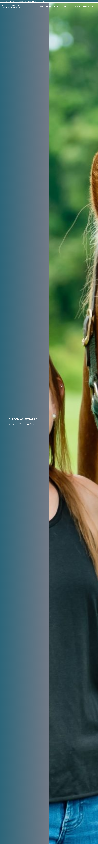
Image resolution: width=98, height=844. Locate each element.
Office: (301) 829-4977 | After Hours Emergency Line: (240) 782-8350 (17, 1)
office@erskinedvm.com (39, 1)
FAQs (93, 6)
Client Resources (66, 6)
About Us (48, 6)
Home (41, 6)
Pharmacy (86, 6)
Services (56, 6)
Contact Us (77, 6)
